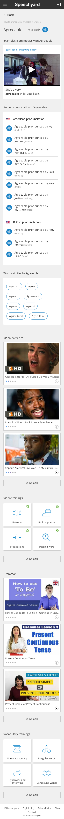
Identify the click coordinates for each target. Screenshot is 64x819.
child (22, 94)
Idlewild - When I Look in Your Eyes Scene (29, 422)
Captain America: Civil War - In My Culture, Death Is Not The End (32, 467)
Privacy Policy (44, 808)
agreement (33, 296)
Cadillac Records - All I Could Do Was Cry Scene (32, 376)
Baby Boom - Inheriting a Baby (21, 50)
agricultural (16, 316)
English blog (28, 808)
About (57, 808)
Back (10, 14)
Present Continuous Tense (20, 658)
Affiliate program (11, 808)
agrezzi (30, 306)
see (36, 94)
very (18, 89)
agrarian (14, 286)
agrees (13, 306)
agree (31, 286)
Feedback (32, 812)
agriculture (38, 316)
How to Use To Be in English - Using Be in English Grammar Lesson (32, 612)
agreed (13, 296)
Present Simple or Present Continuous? (27, 704)
